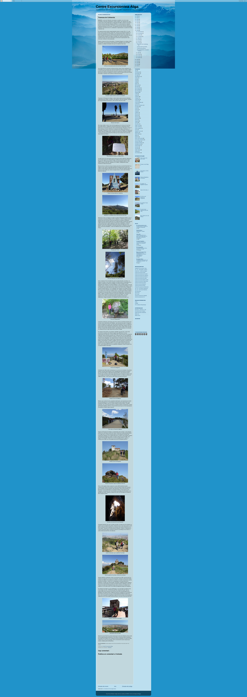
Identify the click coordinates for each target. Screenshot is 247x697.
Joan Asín (138, 234)
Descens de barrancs (139, 105)
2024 (137, 17)
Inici (115, 686)
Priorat (136, 129)
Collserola (109, 647)
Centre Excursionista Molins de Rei (141, 279)
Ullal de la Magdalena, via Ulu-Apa (144, 178)
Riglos (136, 135)
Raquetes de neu (138, 131)
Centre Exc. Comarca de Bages (141, 271)
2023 (137, 19)
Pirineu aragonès (138, 128)
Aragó (136, 80)
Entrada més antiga (127, 686)
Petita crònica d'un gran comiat (143, 158)
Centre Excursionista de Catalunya (141, 275)
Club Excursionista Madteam (140, 284)
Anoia (136, 79)
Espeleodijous (139, 230)
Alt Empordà (137, 72)
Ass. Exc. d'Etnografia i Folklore (141, 269)
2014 (137, 61)
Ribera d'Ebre (137, 134)
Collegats (137, 98)
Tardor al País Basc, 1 (144, 190)
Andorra (136, 77)
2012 (137, 64)
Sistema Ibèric (137, 145)
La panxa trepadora (140, 241)
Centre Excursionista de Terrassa (141, 276)
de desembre (139, 31)
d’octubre (139, 34)
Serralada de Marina (139, 142)
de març (139, 54)
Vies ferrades (137, 152)
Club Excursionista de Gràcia (140, 282)
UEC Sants (137, 294)
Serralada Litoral (138, 144)
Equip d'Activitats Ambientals (140, 312)
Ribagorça (137, 132)
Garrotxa (136, 109)
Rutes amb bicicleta (138, 138)
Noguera (136, 121)
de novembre (139, 33)
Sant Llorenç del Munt (139, 139)
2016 (137, 30)
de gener (139, 57)
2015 (137, 59)
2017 (137, 28)
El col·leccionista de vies (141, 225)
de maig (139, 42)
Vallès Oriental (137, 149)
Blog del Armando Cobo (141, 252)
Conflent (136, 103)
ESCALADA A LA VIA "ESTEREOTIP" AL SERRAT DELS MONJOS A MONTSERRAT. (141, 255)
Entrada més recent (103, 686)
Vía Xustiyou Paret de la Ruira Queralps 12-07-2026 (141, 249)
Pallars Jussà (137, 125)
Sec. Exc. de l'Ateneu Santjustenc (141, 288)
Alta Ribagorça (138, 76)
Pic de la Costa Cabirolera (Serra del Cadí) (144, 210)
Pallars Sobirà (137, 126)
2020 (137, 24)
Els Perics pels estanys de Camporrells (143, 197)
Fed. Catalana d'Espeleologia (140, 304)
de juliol (138, 39)
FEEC (136, 301)
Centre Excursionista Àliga (117, 6)
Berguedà (137, 92)
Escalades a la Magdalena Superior (144, 184)
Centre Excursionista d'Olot (140, 272)
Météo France (137, 315)
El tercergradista (139, 247)
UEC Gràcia (137, 292)
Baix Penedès (137, 90)
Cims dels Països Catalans (140, 311)
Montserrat (137, 118)
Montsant (137, 113)
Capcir (136, 95)
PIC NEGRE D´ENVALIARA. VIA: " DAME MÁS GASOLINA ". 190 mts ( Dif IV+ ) (142, 261)
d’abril (138, 52)
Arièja (136, 82)
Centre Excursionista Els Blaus (141, 278)
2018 (137, 27)
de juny (138, 41)
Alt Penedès (137, 73)
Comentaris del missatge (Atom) (110, 688)
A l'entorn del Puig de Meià (142, 46)
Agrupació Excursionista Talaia (141, 268)
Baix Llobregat (137, 89)
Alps (136, 70)
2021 (137, 22)
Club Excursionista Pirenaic (140, 285)
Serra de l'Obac (138, 141)
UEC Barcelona (138, 291)
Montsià (136, 119)
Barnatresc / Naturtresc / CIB (140, 309)
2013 (137, 62)
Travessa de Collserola (141, 48)
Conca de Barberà (138, 102)
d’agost (138, 38)
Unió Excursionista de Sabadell (141, 295)
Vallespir (136, 151)
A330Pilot (127, 693)
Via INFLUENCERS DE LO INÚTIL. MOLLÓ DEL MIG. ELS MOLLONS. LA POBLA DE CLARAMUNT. (141, 237)
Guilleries (137, 112)
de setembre (139, 36)
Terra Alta (137, 148)
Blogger (139, 693)
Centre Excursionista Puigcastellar (141, 281)
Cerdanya (137, 96)
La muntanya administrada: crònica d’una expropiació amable (141, 243)
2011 (137, 65)
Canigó (136, 93)
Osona (136, 122)
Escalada (137, 106)
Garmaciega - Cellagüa (140, 231)
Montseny (137, 116)
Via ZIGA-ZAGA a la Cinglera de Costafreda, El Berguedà (142, 227)
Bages (136, 83)
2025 (137, 16)
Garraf (136, 108)
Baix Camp (137, 85)
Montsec (136, 115)
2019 (137, 25)
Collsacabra (137, 99)
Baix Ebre (137, 86)
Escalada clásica (139, 259)
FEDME (136, 303)
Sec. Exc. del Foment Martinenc (141, 289)
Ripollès (136, 136)
